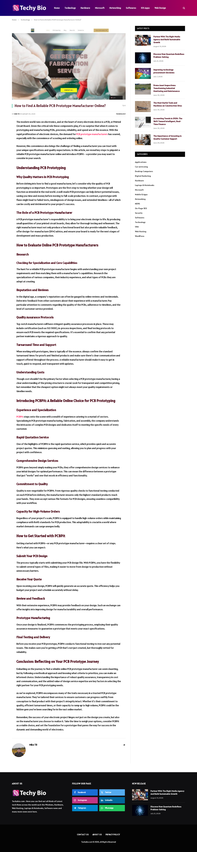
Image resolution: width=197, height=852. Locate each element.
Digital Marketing (143, 176)
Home (57, 8)
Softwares (131, 8)
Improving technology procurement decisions (163, 71)
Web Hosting (140, 231)
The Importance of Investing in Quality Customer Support (167, 137)
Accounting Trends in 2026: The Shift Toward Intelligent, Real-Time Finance (167, 121)
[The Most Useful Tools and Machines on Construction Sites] (143, 106)
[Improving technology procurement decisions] (143, 73)
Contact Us (83, 834)
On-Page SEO (141, 208)
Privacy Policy (113, 834)
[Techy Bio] (29, 8)
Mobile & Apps (141, 194)
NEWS (137, 203)
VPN (137, 227)
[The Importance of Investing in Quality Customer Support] (143, 139)
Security (138, 213)
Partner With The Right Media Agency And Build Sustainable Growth (166, 39)
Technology (70, 8)
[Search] (183, 8)
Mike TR (16, 114)
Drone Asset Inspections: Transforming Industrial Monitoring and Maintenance (166, 88)
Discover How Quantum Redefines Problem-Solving (168, 55)
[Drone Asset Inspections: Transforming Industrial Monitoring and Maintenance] (143, 89)
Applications (140, 162)
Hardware (85, 8)
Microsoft (100, 8)
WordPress (139, 236)
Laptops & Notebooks (144, 185)
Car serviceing (141, 166)
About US (97, 834)
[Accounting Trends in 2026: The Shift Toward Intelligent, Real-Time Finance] (143, 122)
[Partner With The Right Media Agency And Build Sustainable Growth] (143, 40)
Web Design (160, 8)
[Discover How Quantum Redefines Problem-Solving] (143, 57)
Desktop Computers (144, 171)
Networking (115, 8)
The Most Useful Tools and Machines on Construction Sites (167, 104)
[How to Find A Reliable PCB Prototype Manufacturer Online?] (69, 63)
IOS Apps (145, 8)
